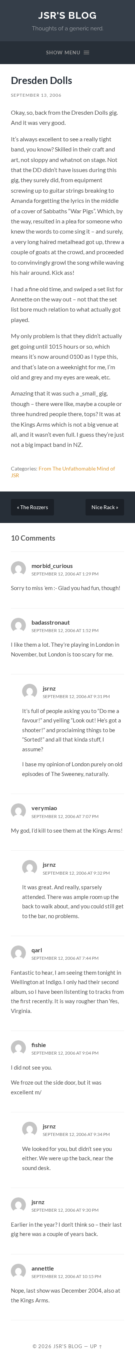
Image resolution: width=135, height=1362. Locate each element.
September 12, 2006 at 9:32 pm (76, 873)
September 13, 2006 (36, 95)
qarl (37, 949)
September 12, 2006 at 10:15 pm (66, 1276)
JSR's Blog (67, 15)
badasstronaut (51, 622)
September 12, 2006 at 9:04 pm (65, 1053)
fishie (39, 1044)
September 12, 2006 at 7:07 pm (65, 816)
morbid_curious (52, 565)
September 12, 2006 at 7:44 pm (65, 958)
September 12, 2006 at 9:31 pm (76, 696)
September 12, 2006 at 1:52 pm (65, 630)
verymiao (44, 807)
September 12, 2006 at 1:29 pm (65, 574)
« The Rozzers (32, 507)
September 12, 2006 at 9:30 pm (65, 1210)
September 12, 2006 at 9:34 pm (76, 1134)
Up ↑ (96, 1346)
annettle (43, 1268)
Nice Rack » (105, 507)
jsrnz (49, 688)
